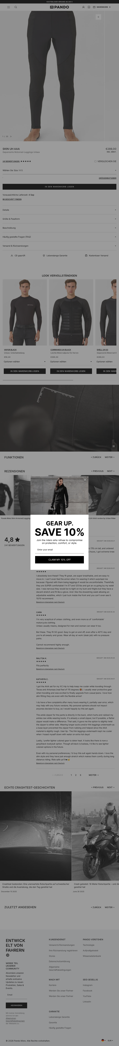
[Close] (85, 479)
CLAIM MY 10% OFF (59, 559)
